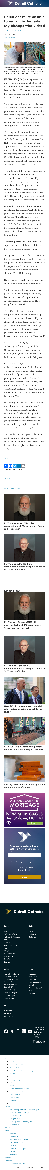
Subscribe (8, 1011)
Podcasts (32, 934)
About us (32, 974)
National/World (10, 37)
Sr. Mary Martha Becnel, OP (10, 986)
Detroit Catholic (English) (15, 1163)
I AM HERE (14, 1097)
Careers (32, 994)
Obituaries (8, 956)
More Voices (9, 998)
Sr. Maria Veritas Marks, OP (11, 980)
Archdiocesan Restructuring (21, 1070)
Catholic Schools (11, 945)
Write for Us (9, 1016)
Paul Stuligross (10, 996)
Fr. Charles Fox (15, 1115)
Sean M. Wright (10, 993)
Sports (7, 942)
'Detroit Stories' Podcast (19, 1088)
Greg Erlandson (16, 1118)
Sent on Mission (16, 1094)
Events (7, 962)
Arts (6, 948)
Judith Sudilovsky (14, 31)
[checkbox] (24, 870)
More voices (14, 1124)
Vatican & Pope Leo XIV (12, 938)
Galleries (32, 937)
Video (31, 931)
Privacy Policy (27, 861)
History (13, 1100)
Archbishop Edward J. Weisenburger (12, 975)
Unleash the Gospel (18, 1148)
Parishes (32, 991)
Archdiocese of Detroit (35, 984)
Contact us (33, 977)
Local (6, 931)
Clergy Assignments (9, 952)
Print (8, 478)
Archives (32, 980)
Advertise (8, 1013)
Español (7, 959)
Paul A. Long (9, 990)
